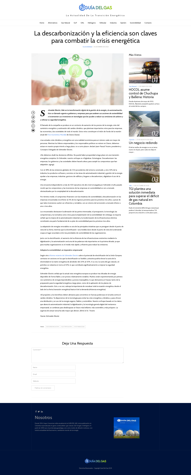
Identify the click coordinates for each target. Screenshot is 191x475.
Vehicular (102, 23)
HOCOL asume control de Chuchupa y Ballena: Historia (143, 93)
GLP (75, 23)
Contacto (148, 23)
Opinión (123, 23)
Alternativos (52, 23)
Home (42, 23)
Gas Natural (65, 23)
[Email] (33, 130)
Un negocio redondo (143, 143)
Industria (113, 23)
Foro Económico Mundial (57, 135)
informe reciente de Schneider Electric (63, 255)
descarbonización (52, 326)
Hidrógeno (92, 23)
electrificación (66, 326)
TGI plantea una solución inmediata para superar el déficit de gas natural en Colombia (144, 196)
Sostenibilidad (135, 23)
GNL (82, 23)
